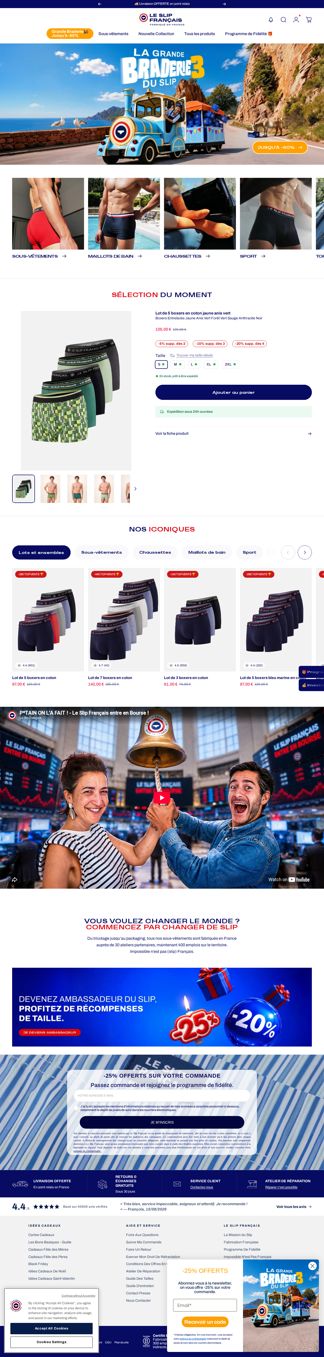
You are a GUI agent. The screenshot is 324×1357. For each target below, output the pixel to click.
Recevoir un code (205, 1322)
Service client (205, 1181)
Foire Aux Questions (142, 1235)
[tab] (41, 552)
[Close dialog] (312, 1266)
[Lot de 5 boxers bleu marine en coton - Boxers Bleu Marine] (276, 619)
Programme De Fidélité (242, 1249)
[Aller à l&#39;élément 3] (77, 489)
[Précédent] (99, 4)
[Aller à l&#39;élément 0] (23, 489)
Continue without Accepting (78, 1295)
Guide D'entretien (140, 1286)
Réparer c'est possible (281, 1187)
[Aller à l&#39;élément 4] (104, 489)
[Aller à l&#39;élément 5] (130, 489)
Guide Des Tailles (139, 1278)
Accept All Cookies (51, 1328)
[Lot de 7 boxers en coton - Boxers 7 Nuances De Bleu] (124, 619)
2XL (228, 364)
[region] (51, 1320)
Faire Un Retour (138, 1249)
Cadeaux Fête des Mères (48, 1249)
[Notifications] (270, 19)
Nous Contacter (138, 1300)
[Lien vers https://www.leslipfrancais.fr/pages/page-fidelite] (162, 1007)
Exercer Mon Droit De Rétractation (153, 1257)
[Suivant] (224, 4)
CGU (108, 1342)
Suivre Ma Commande (143, 1242)
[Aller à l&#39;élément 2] (50, 489)
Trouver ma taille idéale (194, 355)
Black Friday (38, 1264)
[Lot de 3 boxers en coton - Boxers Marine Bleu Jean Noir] (200, 619)
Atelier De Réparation (143, 1271)
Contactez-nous (201, 1187)
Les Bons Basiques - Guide (49, 1242)
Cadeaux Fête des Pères (48, 1257)
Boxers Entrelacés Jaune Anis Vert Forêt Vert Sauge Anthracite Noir (208, 318)
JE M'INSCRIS (162, 1122)
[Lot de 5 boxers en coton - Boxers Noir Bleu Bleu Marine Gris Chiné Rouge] (48, 619)
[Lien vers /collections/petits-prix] (162, 104)
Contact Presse (138, 1293)
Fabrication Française (241, 1242)
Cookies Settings (52, 1342)
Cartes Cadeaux (41, 1235)
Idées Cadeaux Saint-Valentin (51, 1278)
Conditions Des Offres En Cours (151, 1264)
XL (209, 364)
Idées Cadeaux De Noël (47, 1271)
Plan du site (121, 1342)
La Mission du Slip (238, 1235)
